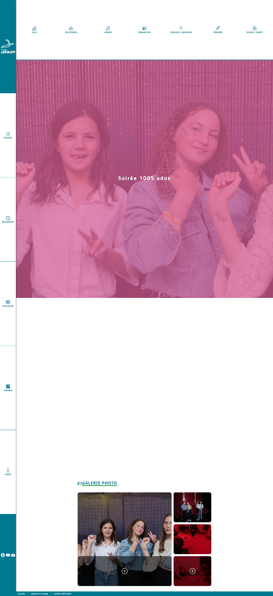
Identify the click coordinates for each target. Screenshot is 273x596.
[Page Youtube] (8, 555)
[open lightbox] (125, 539)
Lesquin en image (39, 593)
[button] (34, 30)
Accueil (21, 593)
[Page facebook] (3, 555)
